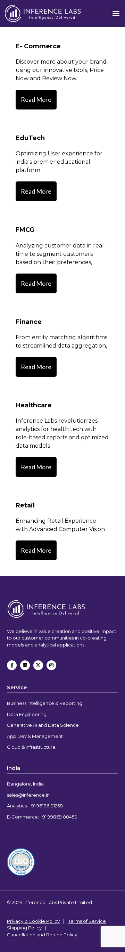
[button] (116, 13)
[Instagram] (51, 665)
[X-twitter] (38, 665)
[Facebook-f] (12, 665)
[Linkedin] (25, 665)
